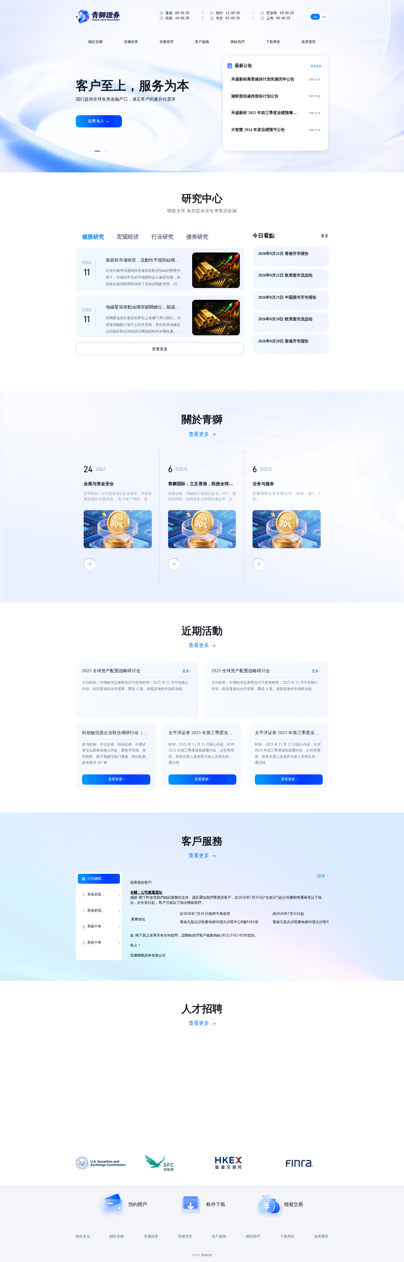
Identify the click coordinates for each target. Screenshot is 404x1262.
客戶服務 (202, 42)
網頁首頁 (83, 1236)
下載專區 (273, 42)
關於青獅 (95, 42)
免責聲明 (308, 42)
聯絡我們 (237, 42)
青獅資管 (166, 42)
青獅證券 (131, 42)
